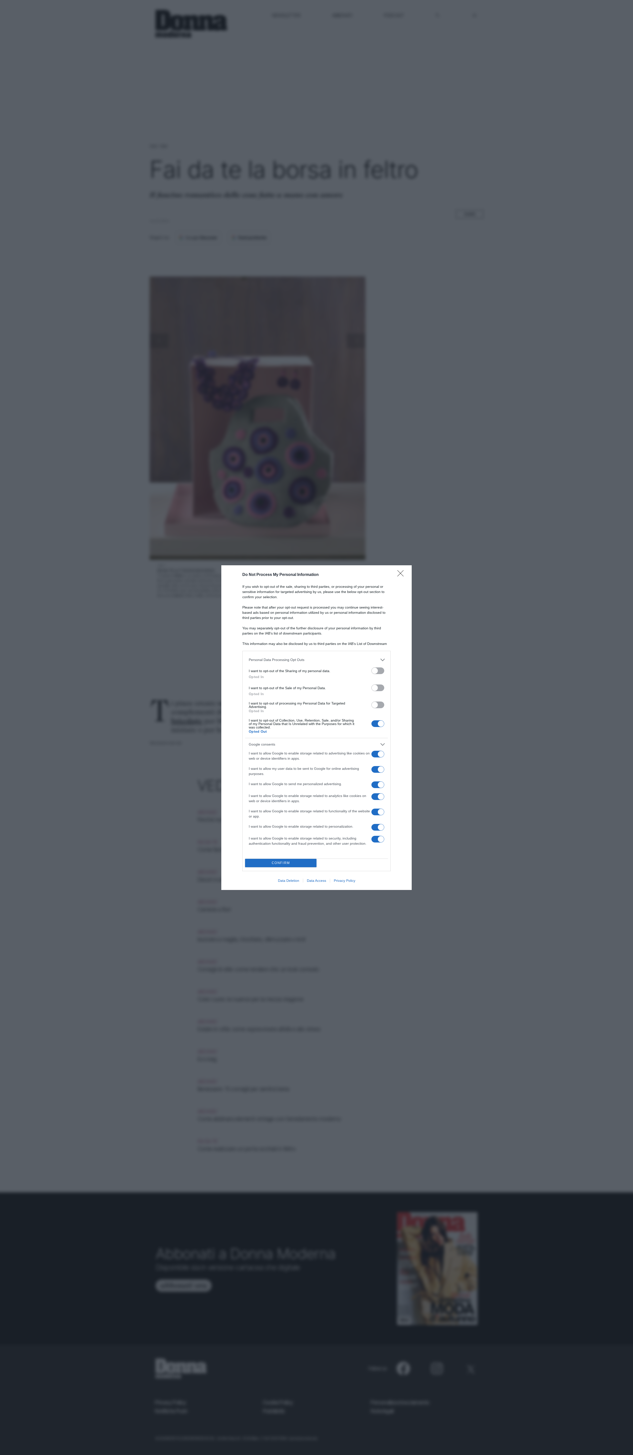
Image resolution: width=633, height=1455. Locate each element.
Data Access (316, 881)
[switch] (377, 670)
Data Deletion (288, 881)
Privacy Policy (344, 881)
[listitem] (316, 659)
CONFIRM (281, 863)
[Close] (402, 575)
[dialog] (316, 727)
